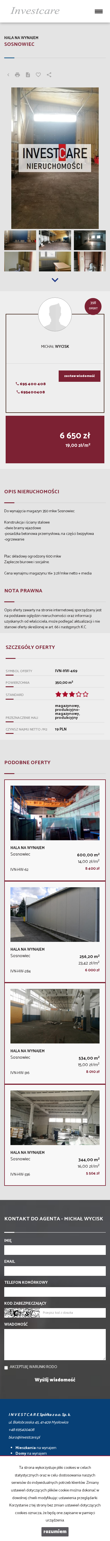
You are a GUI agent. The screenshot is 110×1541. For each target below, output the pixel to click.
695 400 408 (32, 384)
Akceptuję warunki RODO (33, 1367)
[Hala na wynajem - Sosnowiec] (55, 830)
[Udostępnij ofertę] (49, 75)
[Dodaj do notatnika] (38, 75)
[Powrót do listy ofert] (8, 75)
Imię (8, 1241)
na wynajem (36, 1448)
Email (9, 1262)
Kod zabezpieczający (25, 1304)
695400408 (32, 392)
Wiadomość (16, 1325)
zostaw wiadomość (79, 376)
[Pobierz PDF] (28, 75)
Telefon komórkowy (26, 1283)
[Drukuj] (17, 75)
